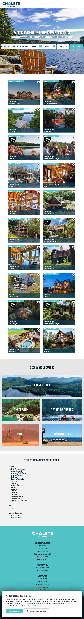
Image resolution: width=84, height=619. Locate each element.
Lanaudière (13, 487)
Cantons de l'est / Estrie (18, 473)
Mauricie (13, 491)
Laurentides (14, 489)
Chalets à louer (42, 579)
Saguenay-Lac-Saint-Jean (18, 501)
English (39, 559)
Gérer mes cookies (43, 557)
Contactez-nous (42, 548)
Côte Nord (13, 481)
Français (45, 559)
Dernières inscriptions (42, 584)
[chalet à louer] (11, 6)
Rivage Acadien (15, 515)
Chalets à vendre (42, 581)
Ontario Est (14, 508)
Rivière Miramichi (15, 517)
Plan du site (42, 546)
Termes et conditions (42, 551)
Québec (11, 466)
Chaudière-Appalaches (17, 479)
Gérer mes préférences (36, 611)
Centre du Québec (16, 475)
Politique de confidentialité (42, 554)
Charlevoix (13, 477)
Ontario (10, 506)
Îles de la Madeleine (16, 485)
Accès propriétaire (42, 570)
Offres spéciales (42, 587)
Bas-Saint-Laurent (16, 471)
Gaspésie (13, 483)
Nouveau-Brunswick (15, 513)
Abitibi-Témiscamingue (17, 469)
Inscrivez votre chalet (42, 568)
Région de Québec (16, 499)
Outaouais (13, 495)
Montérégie (13, 493)
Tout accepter (14, 611)
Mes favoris (42, 590)
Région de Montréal (16, 497)
